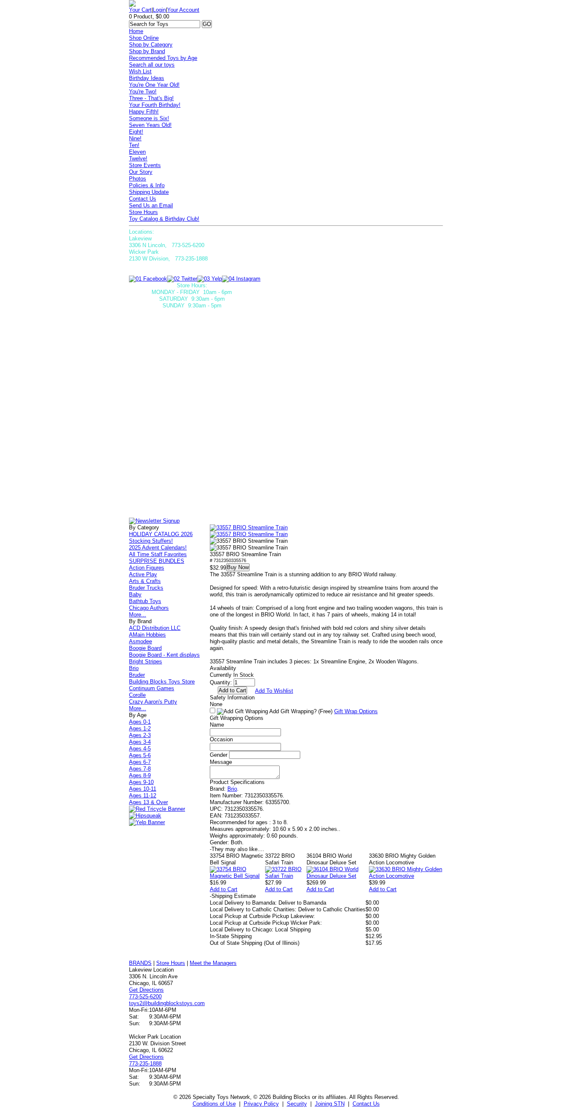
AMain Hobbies (147, 635)
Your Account (183, 10)
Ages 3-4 (140, 742)
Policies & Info (147, 185)
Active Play (143, 574)
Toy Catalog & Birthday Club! (164, 219)
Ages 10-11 (142, 789)
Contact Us (142, 199)
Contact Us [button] (366, 1104)
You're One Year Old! (154, 85)
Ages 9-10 (141, 782)
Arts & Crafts (145, 581)
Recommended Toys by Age (163, 58)
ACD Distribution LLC (154, 628)
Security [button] (297, 1104)
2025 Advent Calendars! (158, 547)
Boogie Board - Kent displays (164, 655)
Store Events (145, 165)
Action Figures (146, 568)
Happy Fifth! (144, 111)
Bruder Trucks (146, 588)
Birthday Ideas (146, 78)
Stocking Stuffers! (151, 541)
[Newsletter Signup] (154, 521)
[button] (249, 527)
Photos (137, 178)
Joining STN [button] (330, 1104)
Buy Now (238, 567)
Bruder (137, 675)
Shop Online (144, 38)
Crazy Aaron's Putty (153, 702)
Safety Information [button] (232, 697)
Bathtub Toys (145, 601)
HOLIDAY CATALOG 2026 (161, 534)
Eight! (136, 132)
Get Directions (146, 990)
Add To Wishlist (274, 691)
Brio (232, 789)
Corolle (137, 695)
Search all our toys (152, 65)
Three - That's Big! (151, 98)
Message (221, 762)
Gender (218, 755)
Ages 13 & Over (148, 802)
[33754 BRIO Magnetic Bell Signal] (237, 876)
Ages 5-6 (140, 755)
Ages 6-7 (140, 762)
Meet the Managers (213, 963)
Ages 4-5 (140, 748)
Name (217, 725)
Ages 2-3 (140, 735)
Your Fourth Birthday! (154, 105)
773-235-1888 (145, 1063)
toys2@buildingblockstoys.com (167, 1003)
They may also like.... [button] (237, 849)
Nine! (135, 138)
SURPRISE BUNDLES (156, 561)
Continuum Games (151, 688)
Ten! (134, 145)
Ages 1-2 (140, 728)
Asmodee (140, 641)
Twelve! (138, 158)
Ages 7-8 (140, 769)
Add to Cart (223, 889)
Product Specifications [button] (237, 782)
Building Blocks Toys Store (162, 681)
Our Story (140, 172)
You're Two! (143, 91)
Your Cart (140, 10)
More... (137, 614)
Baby (135, 594)
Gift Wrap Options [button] (356, 711)
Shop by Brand (147, 51)
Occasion (221, 739)
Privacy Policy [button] (261, 1104)
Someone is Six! (149, 118)
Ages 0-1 (140, 722)
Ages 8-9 (140, 775)
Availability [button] (223, 668)
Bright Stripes (145, 661)
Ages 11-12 (142, 795)
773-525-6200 (145, 996)
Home (136, 31)
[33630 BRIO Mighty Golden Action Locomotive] (406, 876)
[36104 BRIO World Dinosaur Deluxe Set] (338, 876)
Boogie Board (145, 648)
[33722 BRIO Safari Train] (286, 876)
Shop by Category (151, 44)
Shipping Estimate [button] (233, 896)
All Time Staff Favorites (158, 554)
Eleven (137, 152)
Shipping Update (149, 192)
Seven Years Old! (150, 125)
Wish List (140, 71)
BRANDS (140, 963)
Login (159, 10)
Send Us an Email (151, 205)
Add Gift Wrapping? (300, 711)
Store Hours (143, 212)
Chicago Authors (149, 608)
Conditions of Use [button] (214, 1104)
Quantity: (221, 682)
